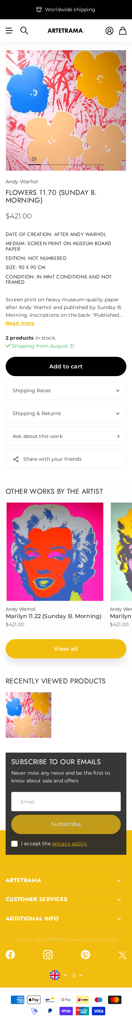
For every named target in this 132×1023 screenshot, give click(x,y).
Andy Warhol (22, 181)
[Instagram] (47, 954)
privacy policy (69, 843)
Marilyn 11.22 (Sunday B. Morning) (53, 616)
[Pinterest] (85, 954)
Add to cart (66, 366)
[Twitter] (122, 955)
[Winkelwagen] (122, 31)
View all (66, 648)
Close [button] (66, 880)
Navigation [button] (9, 30)
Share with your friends (52, 459)
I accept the (54, 843)
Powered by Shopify (93, 939)
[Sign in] (109, 31)
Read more (20, 323)
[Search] (24, 30)
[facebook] (10, 954)
